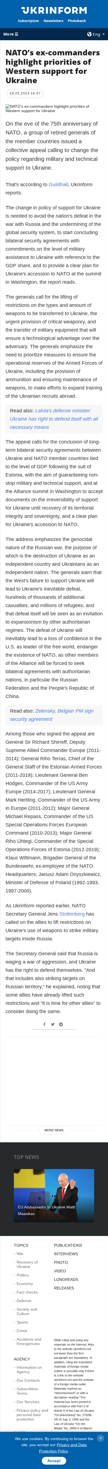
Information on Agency (29, 1369)
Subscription (28, 20)
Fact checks (27, 1292)
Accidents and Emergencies (29, 1341)
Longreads (66, 1279)
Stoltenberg (72, 914)
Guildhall (58, 184)
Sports (22, 1322)
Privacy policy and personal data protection (32, 1414)
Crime (22, 1331)
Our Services (28, 1402)
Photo (61, 1262)
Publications (68, 1245)
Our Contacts (28, 1380)
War (20, 1253)
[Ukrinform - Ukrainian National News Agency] (54, 10)
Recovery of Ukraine (27, 1264)
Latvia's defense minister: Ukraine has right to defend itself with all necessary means (54, 419)
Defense (24, 1300)
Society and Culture (27, 1311)
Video (60, 1271)
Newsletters (53, 20)
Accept (54, 1461)
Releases (64, 1288)
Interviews (66, 1254)
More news (54, 1130)
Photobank (77, 20)
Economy (25, 1283)
